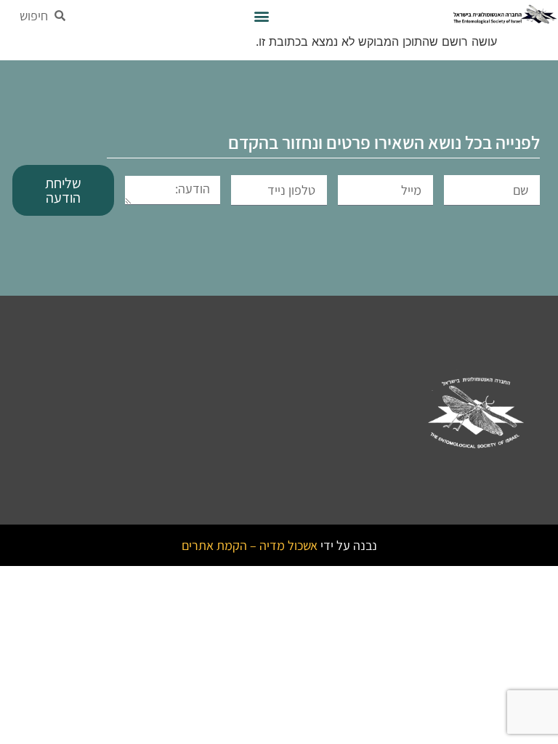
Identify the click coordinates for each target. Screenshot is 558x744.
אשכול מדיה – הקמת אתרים (250, 545)
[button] (261, 16)
